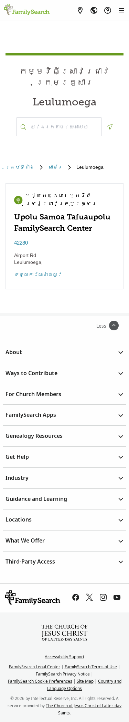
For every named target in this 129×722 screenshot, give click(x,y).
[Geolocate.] (109, 127)
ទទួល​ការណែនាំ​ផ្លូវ (38, 274)
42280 (21, 243)
